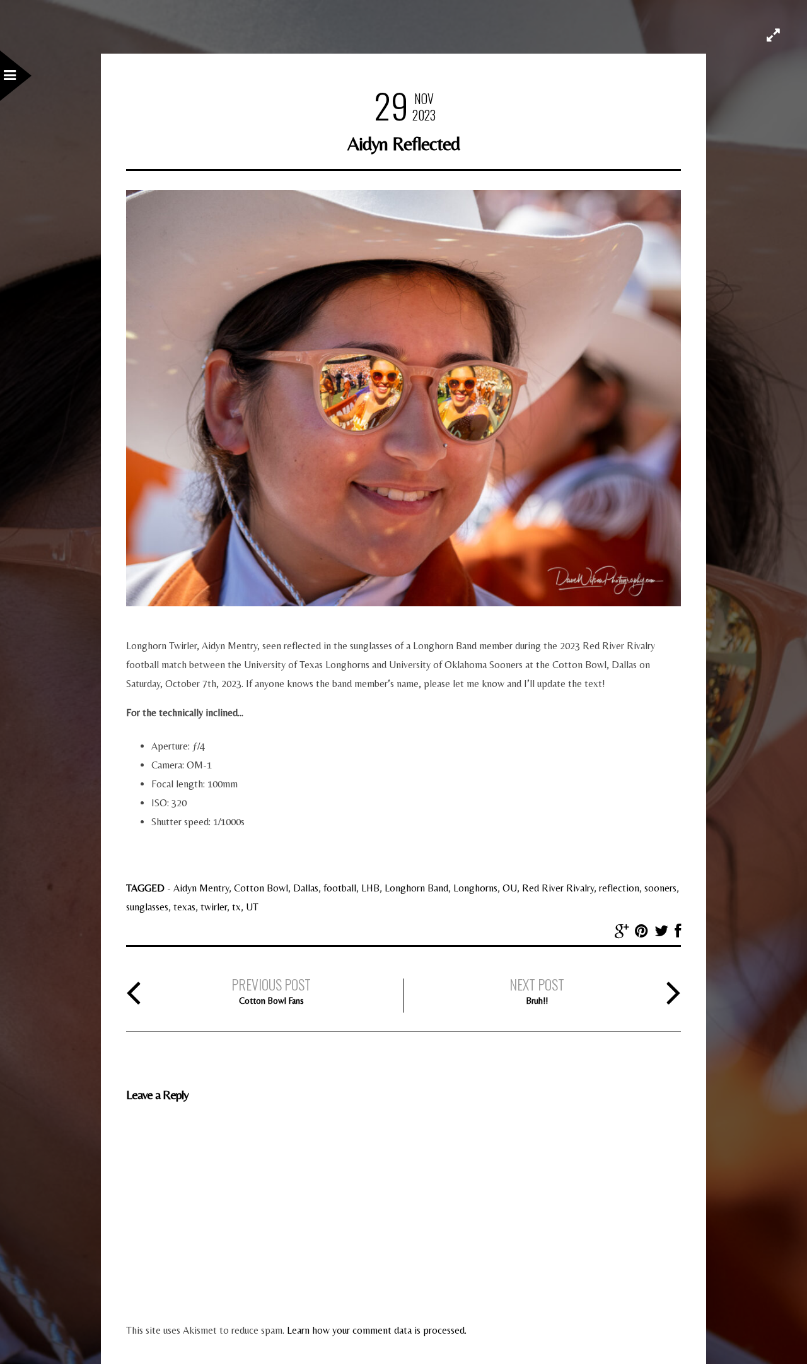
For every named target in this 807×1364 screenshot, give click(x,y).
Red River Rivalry (558, 888)
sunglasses (147, 907)
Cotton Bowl (261, 888)
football (339, 888)
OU (509, 888)
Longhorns (475, 888)
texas (184, 907)
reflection (619, 888)
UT (252, 907)
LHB (370, 888)
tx (236, 907)
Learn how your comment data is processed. (377, 1330)
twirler (213, 907)
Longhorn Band (416, 888)
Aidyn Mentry (201, 888)
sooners (660, 888)
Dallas (305, 888)
